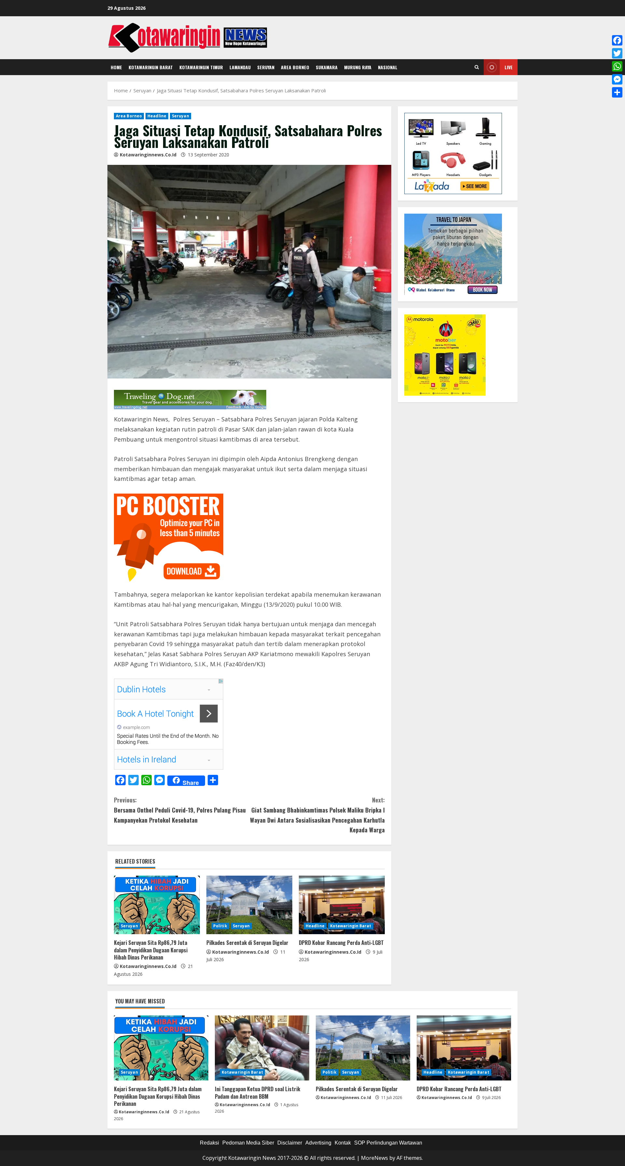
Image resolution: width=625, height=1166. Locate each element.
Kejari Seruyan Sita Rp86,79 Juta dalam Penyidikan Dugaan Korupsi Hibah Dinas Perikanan (151, 950)
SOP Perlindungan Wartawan (388, 1143)
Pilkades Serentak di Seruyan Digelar (247, 943)
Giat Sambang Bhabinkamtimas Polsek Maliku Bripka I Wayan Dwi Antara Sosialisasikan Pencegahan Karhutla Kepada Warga (317, 815)
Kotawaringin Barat (151, 67)
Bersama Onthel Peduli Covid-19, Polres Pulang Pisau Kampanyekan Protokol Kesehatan (180, 810)
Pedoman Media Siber (248, 1143)
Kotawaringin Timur (201, 67)
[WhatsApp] (617, 66)
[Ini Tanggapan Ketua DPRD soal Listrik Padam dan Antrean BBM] (262, 1047)
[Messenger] (617, 79)
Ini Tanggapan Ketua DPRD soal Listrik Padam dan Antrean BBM (257, 1092)
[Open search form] (477, 67)
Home (116, 67)
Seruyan (265, 67)
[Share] (617, 92)
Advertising (318, 1143)
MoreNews (374, 1157)
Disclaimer (289, 1143)
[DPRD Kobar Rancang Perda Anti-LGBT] (342, 905)
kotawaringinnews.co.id (148, 155)
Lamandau (240, 67)
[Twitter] (617, 53)
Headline (156, 116)
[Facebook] (617, 40)
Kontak (343, 1143)
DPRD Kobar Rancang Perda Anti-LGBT (341, 943)
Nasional (387, 67)
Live (509, 67)
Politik (220, 926)
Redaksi (209, 1143)
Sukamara (327, 67)
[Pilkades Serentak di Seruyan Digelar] (249, 905)
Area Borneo (295, 67)
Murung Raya (357, 67)
